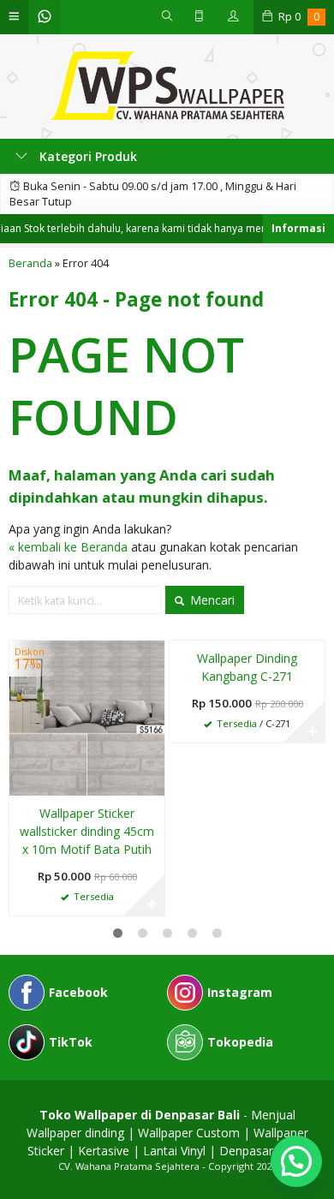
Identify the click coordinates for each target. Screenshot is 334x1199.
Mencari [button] (211, 600)
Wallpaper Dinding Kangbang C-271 (247, 667)
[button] (296, 1161)
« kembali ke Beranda (68, 547)
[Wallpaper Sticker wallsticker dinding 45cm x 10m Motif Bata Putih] (86, 716)
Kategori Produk (86, 156)
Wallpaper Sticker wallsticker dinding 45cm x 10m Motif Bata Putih (87, 831)
